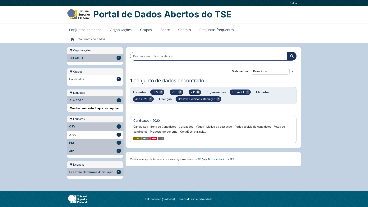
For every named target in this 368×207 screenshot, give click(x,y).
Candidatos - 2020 (146, 120)
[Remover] (161, 92)
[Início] (72, 39)
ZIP (161, 138)
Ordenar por (240, 71)
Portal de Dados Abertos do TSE (162, 14)
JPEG (145, 138)
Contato (184, 29)
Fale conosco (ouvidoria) (160, 199)
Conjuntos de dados (85, 29)
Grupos (146, 29)
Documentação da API (220, 159)
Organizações (121, 29)
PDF (154, 138)
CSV (137, 138)
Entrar (293, 3)
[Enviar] (291, 56)
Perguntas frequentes (216, 29)
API (199, 159)
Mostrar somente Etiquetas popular (94, 108)
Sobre (165, 29)
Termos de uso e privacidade (195, 199)
